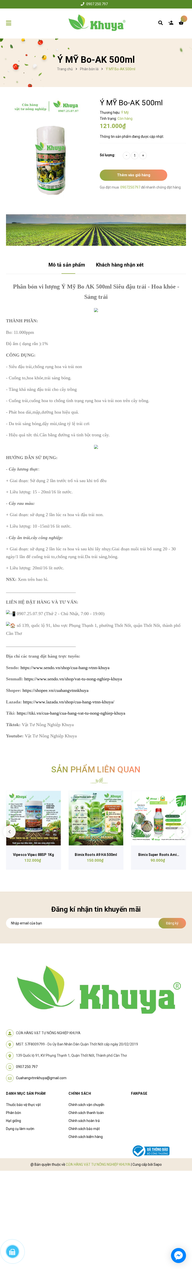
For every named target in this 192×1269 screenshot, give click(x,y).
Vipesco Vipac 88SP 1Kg (33, 855)
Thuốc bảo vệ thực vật (23, 1105)
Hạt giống (13, 1121)
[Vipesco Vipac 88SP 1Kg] (33, 818)
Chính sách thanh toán (86, 1113)
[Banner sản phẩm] (96, 230)
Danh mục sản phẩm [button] (26, 1093)
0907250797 (130, 187)
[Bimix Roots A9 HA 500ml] (96, 818)
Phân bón (13, 1113)
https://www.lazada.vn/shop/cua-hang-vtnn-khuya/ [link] (68, 701)
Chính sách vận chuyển (86, 1105)
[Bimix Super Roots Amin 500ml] (158, 818)
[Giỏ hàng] (182, 24)
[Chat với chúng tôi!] (178, 1255)
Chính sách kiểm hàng (85, 1137)
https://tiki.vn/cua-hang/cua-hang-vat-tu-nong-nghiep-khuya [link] (71, 713)
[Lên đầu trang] (178, 1236)
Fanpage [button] (139, 1093)
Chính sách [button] (79, 1093)
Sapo (158, 1164)
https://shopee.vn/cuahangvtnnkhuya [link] (55, 690)
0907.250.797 (97, 4)
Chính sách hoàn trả (84, 1121)
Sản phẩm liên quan (95, 769)
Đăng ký (172, 923)
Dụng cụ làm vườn (20, 1129)
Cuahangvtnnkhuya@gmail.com (41, 1078)
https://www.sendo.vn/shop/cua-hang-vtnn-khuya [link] (65, 667)
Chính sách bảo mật (84, 1129)
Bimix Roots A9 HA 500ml (96, 855)
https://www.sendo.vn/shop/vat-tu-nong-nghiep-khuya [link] (73, 678)
